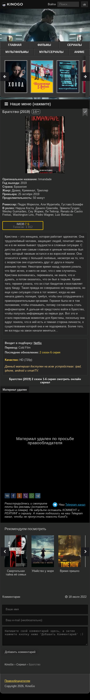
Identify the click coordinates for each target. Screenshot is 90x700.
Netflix (38, 343)
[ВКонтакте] (7, 495)
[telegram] (37, 495)
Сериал (21, 664)
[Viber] (25, 495)
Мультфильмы (17, 52)
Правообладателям (17, 680)
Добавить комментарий (20, 652)
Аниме (79, 52)
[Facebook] (13, 495)
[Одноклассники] (19, 495)
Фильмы (44, 45)
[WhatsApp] (31, 495)
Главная (14, 45)
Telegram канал (75, 504)
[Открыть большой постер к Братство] (45, 144)
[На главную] (12, 5)
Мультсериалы (51, 52)
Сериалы (74, 45)
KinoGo (9, 664)
